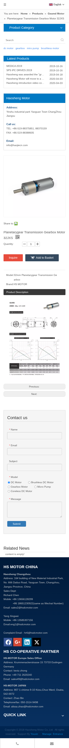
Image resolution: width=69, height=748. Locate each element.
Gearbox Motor (19, 486)
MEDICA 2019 (14, 64)
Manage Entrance (52, 734)
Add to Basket (44, 257)
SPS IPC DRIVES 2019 (19, 68)
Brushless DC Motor (42, 482)
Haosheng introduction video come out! (28, 81)
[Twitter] (36, 642)
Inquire (13, 257)
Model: (10, 275)
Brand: (10, 284)
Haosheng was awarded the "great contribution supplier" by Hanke (34, 72)
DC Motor (16, 482)
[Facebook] (8, 642)
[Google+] (17, 642)
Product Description (17, 292)
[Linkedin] (27, 642)
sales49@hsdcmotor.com (25, 679)
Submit (17, 523)
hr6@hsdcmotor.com (36, 632)
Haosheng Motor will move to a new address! (31, 77)
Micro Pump (44, 486)
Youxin (35, 734)
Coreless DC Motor (21, 491)
